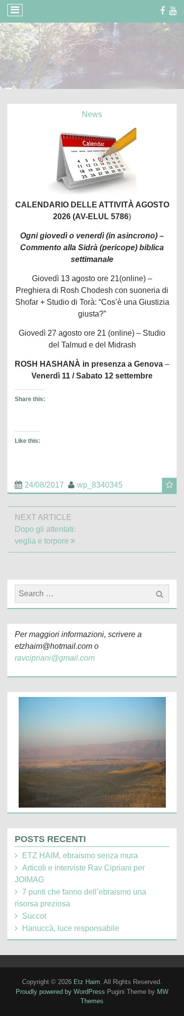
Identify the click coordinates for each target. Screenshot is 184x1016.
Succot (34, 916)
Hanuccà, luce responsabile (70, 928)
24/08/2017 (44, 485)
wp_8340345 (100, 485)
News (92, 114)
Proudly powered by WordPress (60, 991)
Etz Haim (87, 982)
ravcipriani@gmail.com (55, 658)
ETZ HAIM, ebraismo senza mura (80, 855)
